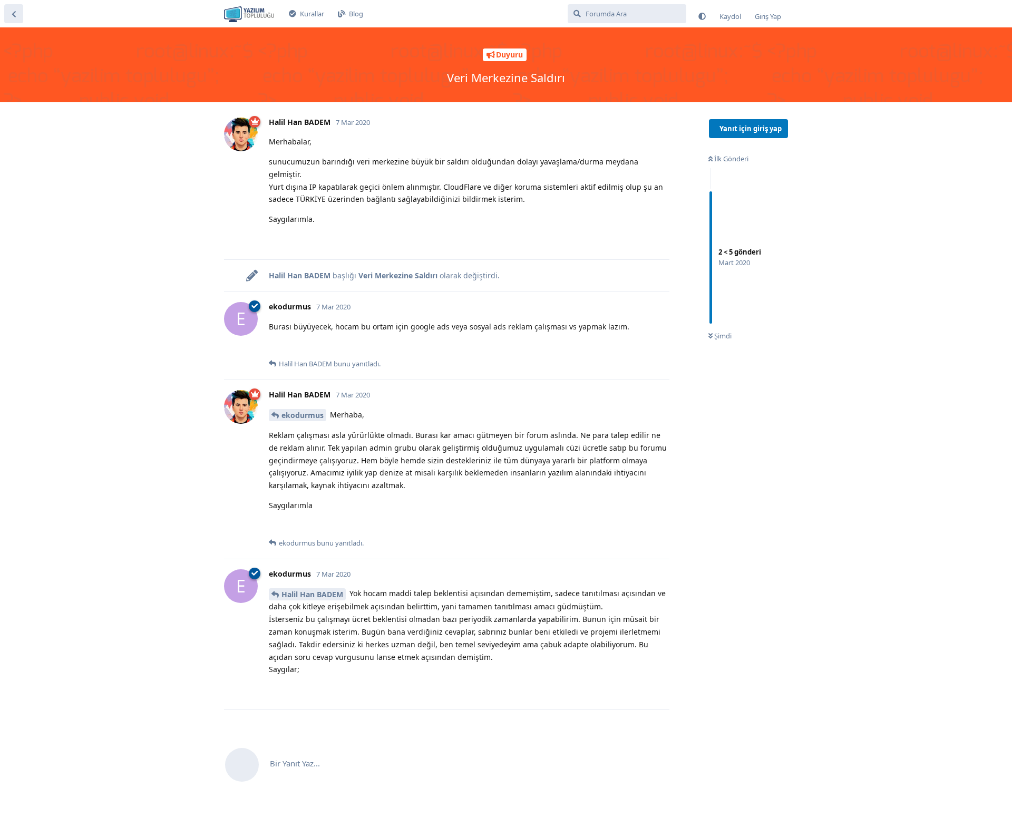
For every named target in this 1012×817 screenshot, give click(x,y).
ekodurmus (302, 415)
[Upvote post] (275, 240)
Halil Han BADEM (312, 594)
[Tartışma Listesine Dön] (13, 13)
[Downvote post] (297, 240)
